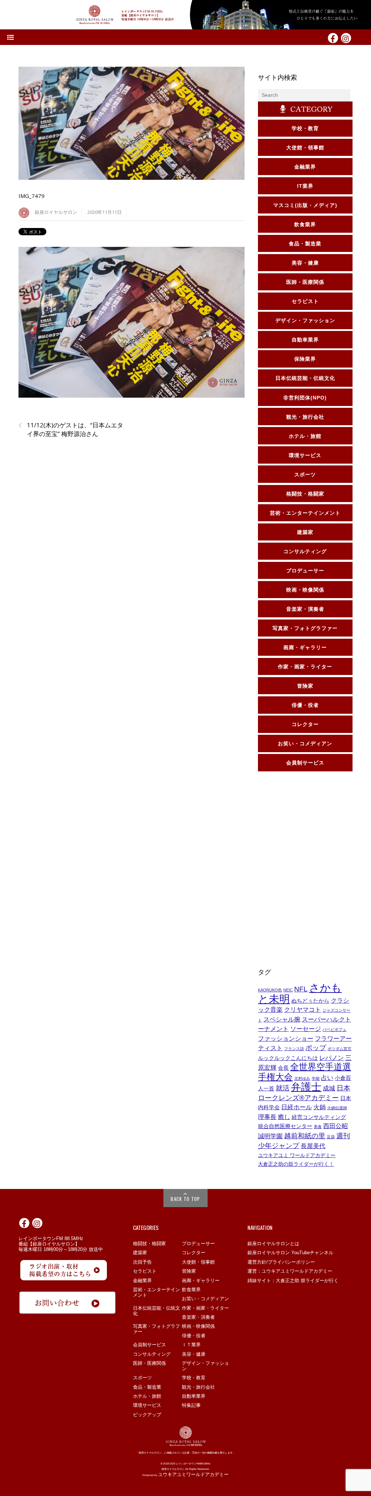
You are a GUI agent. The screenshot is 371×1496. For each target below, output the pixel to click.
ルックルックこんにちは (288, 1058)
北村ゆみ (302, 1078)
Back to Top (185, 1198)
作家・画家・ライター (205, 1308)
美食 (318, 1126)
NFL (301, 989)
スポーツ (142, 1377)
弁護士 (306, 1087)
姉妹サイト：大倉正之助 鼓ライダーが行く (292, 1280)
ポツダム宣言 (339, 1049)
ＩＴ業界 (191, 1344)
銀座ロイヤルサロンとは (273, 1243)
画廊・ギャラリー (201, 1280)
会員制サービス (149, 1344)
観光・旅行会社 (198, 1387)
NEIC (288, 990)
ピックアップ (147, 1414)
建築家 (140, 1252)
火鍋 (319, 1107)
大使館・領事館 (198, 1262)
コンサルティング (152, 1354)
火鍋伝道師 (337, 1108)
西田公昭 (335, 1126)
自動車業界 (193, 1396)
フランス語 (294, 1049)
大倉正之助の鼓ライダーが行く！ (296, 1164)
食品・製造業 (147, 1387)
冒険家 (189, 1271)
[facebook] (333, 37)
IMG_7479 (31, 195)
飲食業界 (191, 1289)
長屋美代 (313, 1145)
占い (327, 1077)
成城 (329, 1088)
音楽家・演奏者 (198, 1317)
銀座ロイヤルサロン (56, 212)
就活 (282, 1088)
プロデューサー (198, 1243)
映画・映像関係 (198, 1326)
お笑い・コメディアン (205, 1298)
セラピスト (145, 1271)
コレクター (193, 1252)
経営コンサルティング (319, 1117)
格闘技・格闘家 (149, 1243)
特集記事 (191, 1405)
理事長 (267, 1116)
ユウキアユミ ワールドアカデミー (296, 1155)
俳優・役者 (193, 1335)
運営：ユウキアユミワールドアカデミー (289, 1271)
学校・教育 (193, 1377)
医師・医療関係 (149, 1363)
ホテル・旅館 (147, 1396)
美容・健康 (193, 1354)
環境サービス (147, 1405)
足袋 (331, 1137)
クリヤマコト (302, 1009)
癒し (284, 1116)
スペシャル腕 (281, 1019)
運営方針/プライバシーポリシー (281, 1262)
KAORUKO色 (270, 990)
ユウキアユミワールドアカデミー (193, 1474)
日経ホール (296, 1107)
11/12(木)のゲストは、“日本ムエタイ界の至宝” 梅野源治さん (70, 429)
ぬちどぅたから (310, 1001)
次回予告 (142, 1262)
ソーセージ (305, 1028)
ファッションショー (285, 1038)
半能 (316, 1078)
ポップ (315, 1048)
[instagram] (346, 37)
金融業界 (142, 1280)
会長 (283, 1068)
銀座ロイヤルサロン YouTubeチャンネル (290, 1252)
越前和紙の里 (304, 1136)
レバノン (331, 1057)
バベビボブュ (334, 1029)
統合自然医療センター (285, 1126)
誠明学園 (270, 1136)
